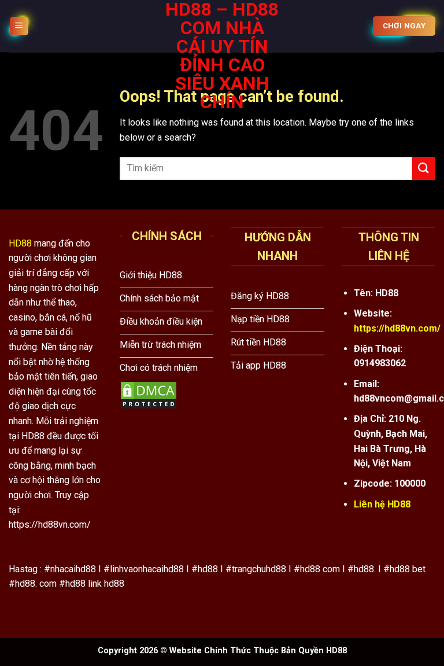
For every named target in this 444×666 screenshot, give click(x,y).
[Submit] (423, 168)
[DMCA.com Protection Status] (148, 394)
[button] (19, 26)
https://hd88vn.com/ (397, 328)
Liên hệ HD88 (382, 504)
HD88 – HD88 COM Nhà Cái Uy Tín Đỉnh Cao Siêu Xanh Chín (222, 55)
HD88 (20, 243)
